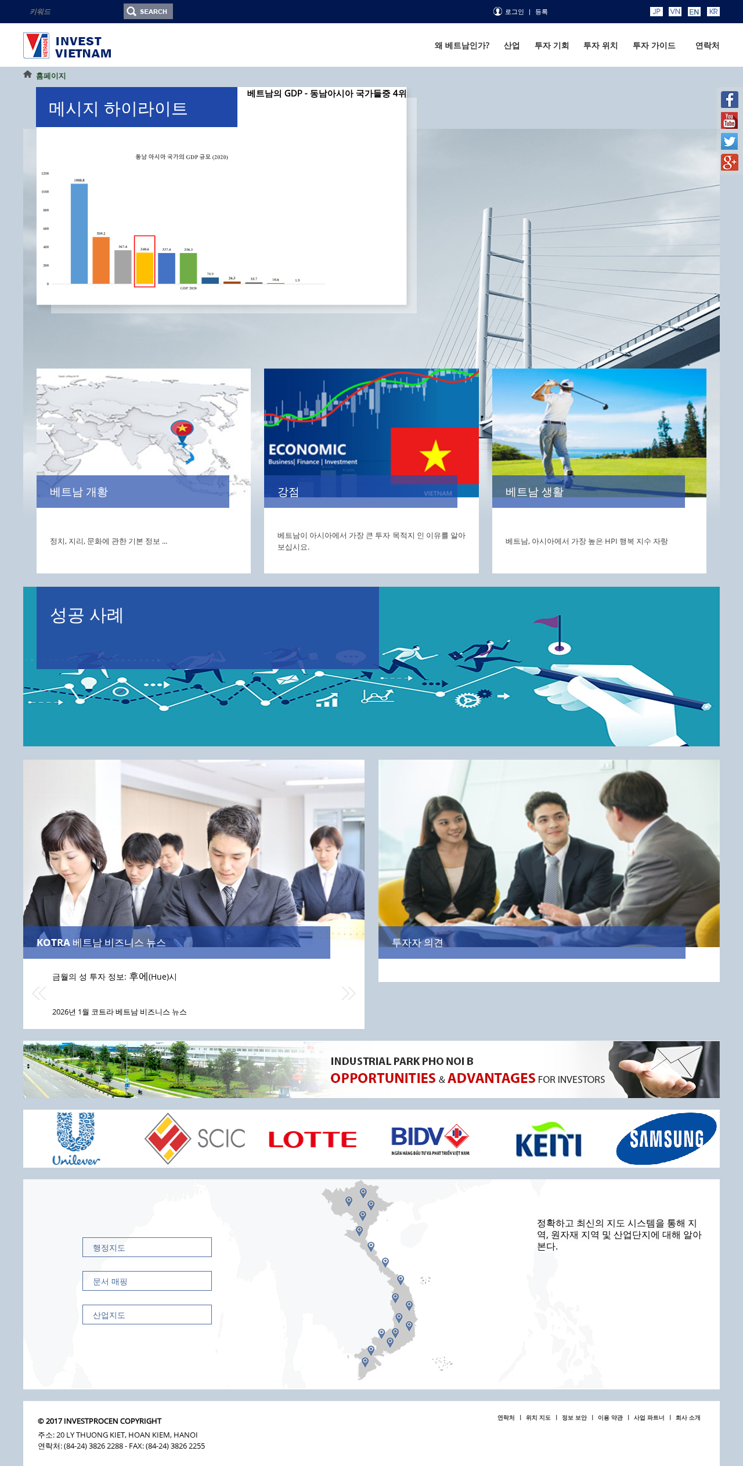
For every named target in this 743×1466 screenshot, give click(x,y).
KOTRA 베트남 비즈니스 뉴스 (101, 942)
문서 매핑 (110, 1281)
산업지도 (109, 1314)
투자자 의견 (417, 942)
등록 (541, 11)
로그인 (514, 11)
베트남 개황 (79, 491)
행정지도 (109, 1247)
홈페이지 (51, 75)
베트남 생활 (535, 491)
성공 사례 (87, 614)
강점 (288, 491)
